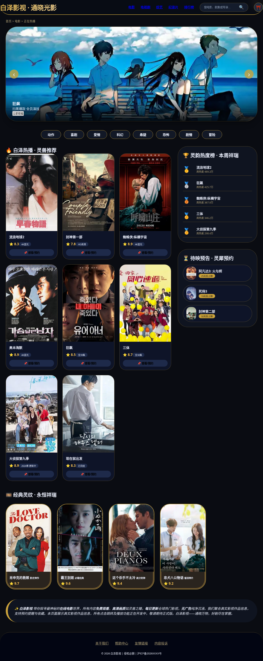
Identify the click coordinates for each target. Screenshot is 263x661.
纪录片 (173, 7)
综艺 (159, 7)
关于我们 (101, 643)
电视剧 (145, 7)
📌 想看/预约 (32, 252)
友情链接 (141, 643)
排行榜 (189, 7)
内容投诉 (161, 643)
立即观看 (18, 113)
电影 (131, 7)
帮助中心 (121, 643)
